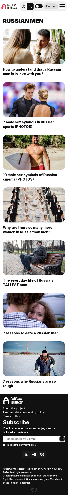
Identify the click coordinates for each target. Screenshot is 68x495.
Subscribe (16, 422)
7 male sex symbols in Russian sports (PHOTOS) (29, 124)
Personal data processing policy (24, 412)
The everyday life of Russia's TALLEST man (28, 282)
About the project (14, 408)
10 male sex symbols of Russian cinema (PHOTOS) (30, 177)
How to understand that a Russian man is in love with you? (32, 71)
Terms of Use (11, 416)
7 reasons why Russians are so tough (29, 383)
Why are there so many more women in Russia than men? (27, 229)
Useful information (40, 14)
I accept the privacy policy (21, 444)
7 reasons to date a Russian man (31, 333)
